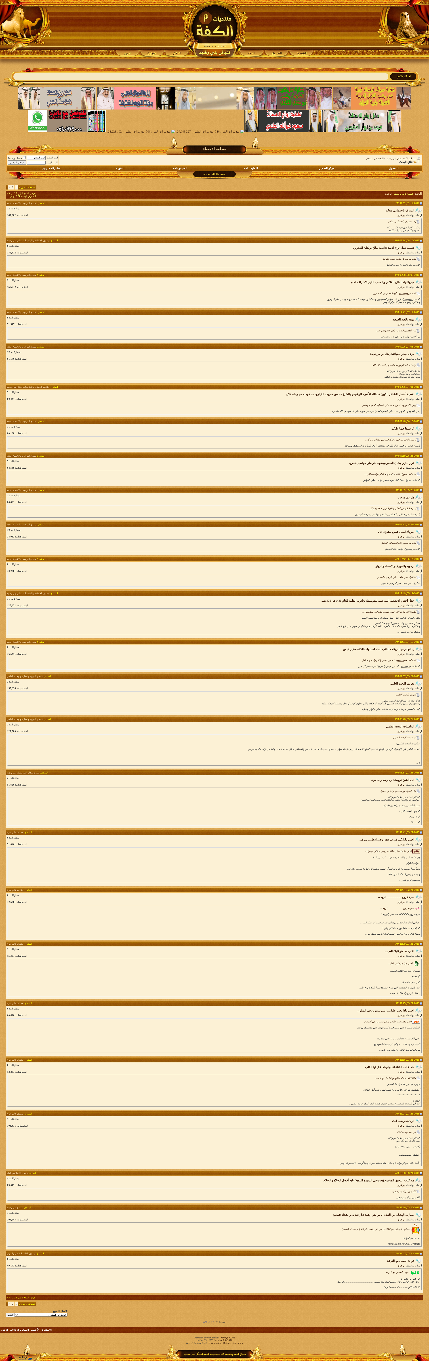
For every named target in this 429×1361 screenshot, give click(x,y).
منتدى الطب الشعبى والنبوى (21, 1253)
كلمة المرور (52, 162)
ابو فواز (401, 215)
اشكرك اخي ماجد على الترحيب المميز (396, 577)
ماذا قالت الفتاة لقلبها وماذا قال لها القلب (395, 1078)
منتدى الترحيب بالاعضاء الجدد (21, 203)
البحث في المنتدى (375, 158)
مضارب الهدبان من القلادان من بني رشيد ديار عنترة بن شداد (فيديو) (376, 1229)
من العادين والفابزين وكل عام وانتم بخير (396, 330)
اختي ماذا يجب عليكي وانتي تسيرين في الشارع (388, 1021)
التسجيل (394, 168)
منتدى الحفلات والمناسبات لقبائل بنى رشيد (28, 240)
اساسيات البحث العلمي (404, 737)
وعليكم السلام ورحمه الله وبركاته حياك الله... (393, 365)
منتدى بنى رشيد (15, 1207)
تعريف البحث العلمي (405, 694)
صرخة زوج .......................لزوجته (397, 908)
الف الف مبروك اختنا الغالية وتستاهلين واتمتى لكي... (390, 474)
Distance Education (233, 1343)
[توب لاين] (25, 1358)
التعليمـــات (251, 168)
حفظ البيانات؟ (15, 158)
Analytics (216, 1343)
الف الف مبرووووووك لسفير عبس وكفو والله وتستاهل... (388, 660)
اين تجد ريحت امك (406, 1132)
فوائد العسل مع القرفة (396, 1272)
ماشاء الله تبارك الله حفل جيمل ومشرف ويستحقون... (389, 611)
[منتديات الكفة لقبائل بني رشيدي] (214, 29)
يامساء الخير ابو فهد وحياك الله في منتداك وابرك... (390, 439)
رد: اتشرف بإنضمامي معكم (402, 221)
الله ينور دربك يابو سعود (404, 1191)
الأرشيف (35, 1329)
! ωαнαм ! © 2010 (223, 1340)
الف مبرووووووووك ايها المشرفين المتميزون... (393, 293)
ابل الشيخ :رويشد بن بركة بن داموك (398, 791)
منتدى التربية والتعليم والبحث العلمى (25, 676)
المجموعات (180, 168)
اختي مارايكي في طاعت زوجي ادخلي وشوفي (388, 851)
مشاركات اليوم (51, 168)
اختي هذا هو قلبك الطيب (400, 963)
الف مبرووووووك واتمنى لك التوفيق (398, 542)
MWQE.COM (228, 1337)
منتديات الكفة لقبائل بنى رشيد (401, 158)
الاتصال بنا (47, 1329)
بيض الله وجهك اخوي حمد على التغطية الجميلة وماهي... (388, 405)
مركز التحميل (326, 168)
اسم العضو (52, 157)
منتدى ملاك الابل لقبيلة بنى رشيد (23, 772)
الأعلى (4, 1329)
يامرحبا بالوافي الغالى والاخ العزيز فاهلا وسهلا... (392, 508)
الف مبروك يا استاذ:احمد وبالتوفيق (399, 258)
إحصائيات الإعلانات (19, 1329)
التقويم (120, 168)
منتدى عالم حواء (15, 832)
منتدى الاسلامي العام (17, 1173)
